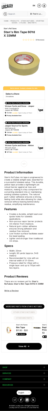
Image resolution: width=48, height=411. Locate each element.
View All (22, 346)
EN (34, 6)
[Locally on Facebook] (20, 399)
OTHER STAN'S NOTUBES (24, 312)
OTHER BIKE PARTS (24, 318)
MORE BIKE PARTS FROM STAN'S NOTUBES (24, 306)
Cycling (22, 23)
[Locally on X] (33, 399)
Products (14, 21)
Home (6, 21)
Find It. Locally (38, 14)
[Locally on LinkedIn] (27, 399)
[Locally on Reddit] (14, 399)
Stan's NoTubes (27, 21)
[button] (25, 110)
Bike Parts (32, 23)
